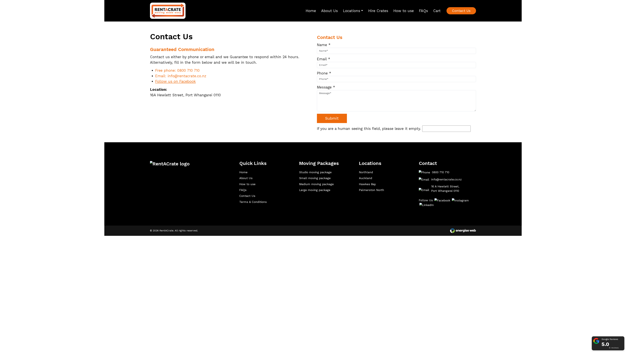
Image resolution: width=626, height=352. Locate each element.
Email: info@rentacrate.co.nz (180, 76)
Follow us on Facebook (175, 81)
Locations (351, 11)
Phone (324, 73)
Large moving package (314, 190)
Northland (366, 172)
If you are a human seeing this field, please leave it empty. (369, 128)
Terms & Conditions (253, 202)
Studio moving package (315, 172)
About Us (329, 11)
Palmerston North (371, 190)
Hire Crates (378, 11)
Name (323, 45)
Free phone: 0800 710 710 (177, 70)
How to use (403, 11)
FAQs (423, 11)
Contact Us (461, 11)
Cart (437, 11)
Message (326, 87)
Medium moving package (316, 184)
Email (323, 59)
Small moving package (315, 178)
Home (311, 11)
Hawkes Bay (367, 184)
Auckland (365, 178)
